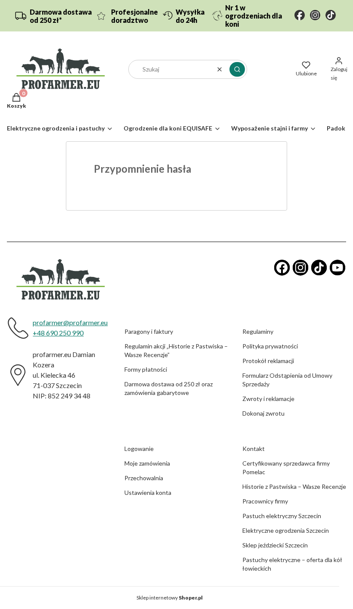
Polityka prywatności (270, 346)
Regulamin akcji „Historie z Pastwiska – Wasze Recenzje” (176, 350)
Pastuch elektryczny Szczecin (281, 515)
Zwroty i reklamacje (268, 398)
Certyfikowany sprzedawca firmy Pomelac (286, 467)
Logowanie (139, 448)
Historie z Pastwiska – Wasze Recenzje (294, 486)
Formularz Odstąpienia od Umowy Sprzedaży (287, 380)
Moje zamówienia (147, 463)
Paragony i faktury (148, 331)
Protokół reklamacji (268, 360)
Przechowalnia (143, 478)
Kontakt (253, 448)
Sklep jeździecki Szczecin (275, 545)
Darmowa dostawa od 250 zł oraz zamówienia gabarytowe (168, 388)
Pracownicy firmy (265, 501)
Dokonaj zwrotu (263, 413)
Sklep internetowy (169, 597)
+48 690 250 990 (58, 333)
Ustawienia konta (147, 492)
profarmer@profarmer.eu (70, 322)
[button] (237, 69)
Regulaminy (257, 331)
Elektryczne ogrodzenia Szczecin (285, 530)
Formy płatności (145, 369)
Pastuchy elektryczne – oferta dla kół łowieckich (292, 564)
